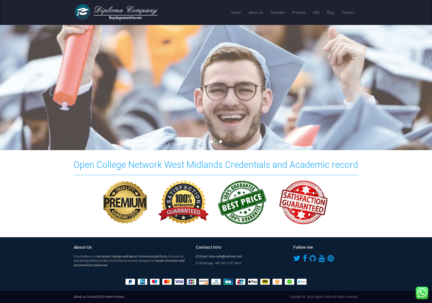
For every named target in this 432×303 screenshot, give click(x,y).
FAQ (316, 13)
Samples (277, 13)
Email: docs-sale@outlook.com (220, 256)
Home (236, 13)
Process (299, 13)
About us (255, 13)
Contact (348, 13)
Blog (330, 13)
